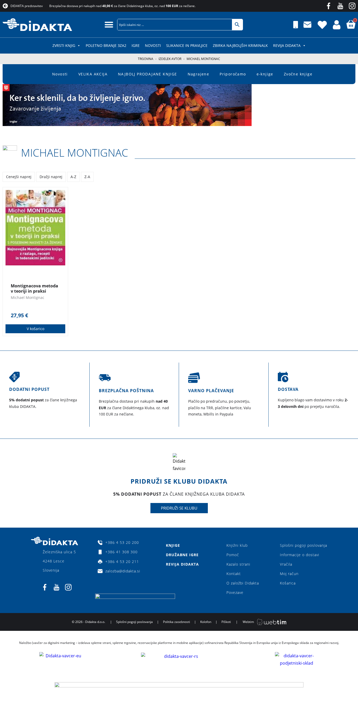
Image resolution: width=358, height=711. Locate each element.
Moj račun (289, 573)
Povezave (234, 592)
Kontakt (233, 573)
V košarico (35, 328)
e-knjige (265, 74)
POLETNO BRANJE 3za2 (106, 45)
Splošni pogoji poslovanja (303, 545)
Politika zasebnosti (176, 622)
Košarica (288, 583)
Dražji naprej (51, 176)
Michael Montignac (74, 152)
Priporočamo (233, 74)
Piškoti (226, 622)
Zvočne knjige (298, 74)
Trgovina (145, 59)
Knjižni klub (237, 545)
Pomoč (232, 554)
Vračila (286, 564)
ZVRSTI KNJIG (63, 45)
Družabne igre (182, 554)
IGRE (136, 45)
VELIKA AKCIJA (92, 74)
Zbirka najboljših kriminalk (240, 45)
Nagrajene (198, 74)
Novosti (153, 45)
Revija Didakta (287, 45)
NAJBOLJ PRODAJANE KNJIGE (147, 74)
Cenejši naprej (18, 176)
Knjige (173, 545)
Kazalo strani (238, 564)
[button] (109, 24)
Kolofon (205, 622)
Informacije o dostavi (299, 554)
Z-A (87, 176)
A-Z (73, 176)
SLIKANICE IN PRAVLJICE (187, 45)
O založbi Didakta (242, 583)
